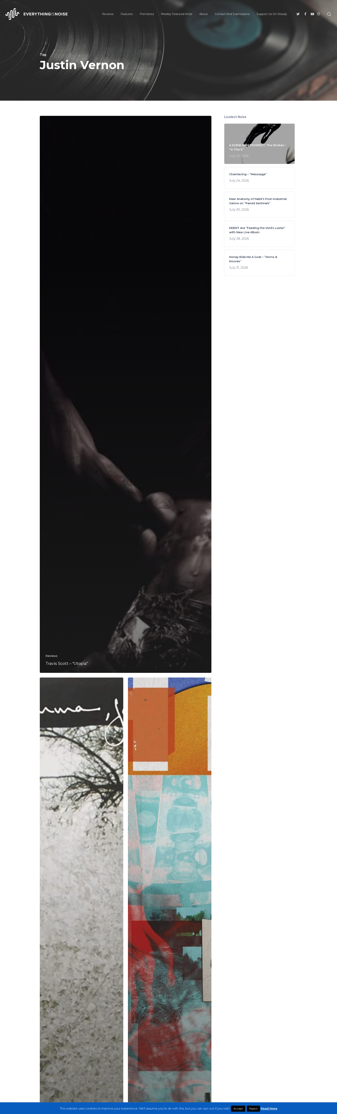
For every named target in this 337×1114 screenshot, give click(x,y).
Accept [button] (238, 1108)
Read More (269, 1108)
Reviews (52, 656)
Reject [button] (253, 1108)
